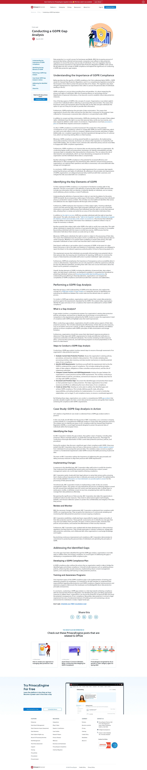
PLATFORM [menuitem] (33, 718)
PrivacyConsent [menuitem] (35, 759)
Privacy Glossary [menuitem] (57, 737)
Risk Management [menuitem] (35, 740)
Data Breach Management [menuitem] (37, 725)
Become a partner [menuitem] (86, 725)
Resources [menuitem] (77, 7)
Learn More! (97, 2)
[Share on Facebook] (78, 617)
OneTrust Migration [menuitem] (57, 750)
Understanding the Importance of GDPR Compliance (38, 62)
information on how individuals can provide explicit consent (87, 479)
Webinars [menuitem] (55, 740)
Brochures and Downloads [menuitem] (59, 743)
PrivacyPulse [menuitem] (34, 753)
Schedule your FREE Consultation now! (73, 604)
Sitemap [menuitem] (84, 731)
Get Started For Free (32, 709)
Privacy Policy (91, 767)
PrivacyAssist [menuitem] (34, 756)
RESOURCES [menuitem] (56, 718)
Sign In (101, 7)
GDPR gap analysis (68, 291)
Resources (33, 12)
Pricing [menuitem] (69, 7)
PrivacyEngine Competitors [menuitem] (59, 746)
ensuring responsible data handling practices (90, 274)
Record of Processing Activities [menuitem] (38, 737)
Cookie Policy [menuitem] (85, 734)
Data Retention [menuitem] (35, 731)
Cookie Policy (82, 767)
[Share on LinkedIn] (84, 617)
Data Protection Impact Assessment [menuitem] (40, 728)
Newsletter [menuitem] (84, 737)
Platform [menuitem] (52, 7)
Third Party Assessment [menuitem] (36, 743)
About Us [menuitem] (86, 7)
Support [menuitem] (33, 746)
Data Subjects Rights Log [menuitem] (37, 734)
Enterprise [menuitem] (62, 7)
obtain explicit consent (106, 447)
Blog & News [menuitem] (56, 725)
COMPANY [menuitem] (84, 718)
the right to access (68, 215)
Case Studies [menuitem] (56, 731)
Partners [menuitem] (84, 722)
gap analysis (80, 291)
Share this (35, 88)
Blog (39, 12)
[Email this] (96, 617)
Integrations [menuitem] (56, 722)
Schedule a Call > (40, 99)
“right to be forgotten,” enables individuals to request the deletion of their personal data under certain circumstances (83, 218)
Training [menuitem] (33, 750)
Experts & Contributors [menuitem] (58, 728)
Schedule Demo (110, 7)
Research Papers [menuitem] (57, 734)
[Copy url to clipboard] (90, 617)
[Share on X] (72, 617)
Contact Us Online (102, 739)
